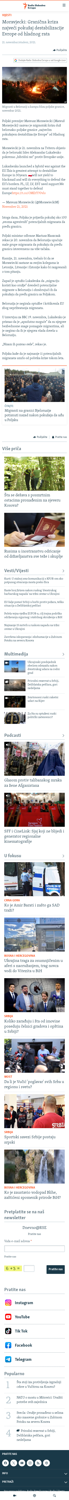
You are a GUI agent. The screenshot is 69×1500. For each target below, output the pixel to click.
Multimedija (16, 654)
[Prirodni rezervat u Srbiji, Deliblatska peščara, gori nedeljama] (14, 685)
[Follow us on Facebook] (5, 1463)
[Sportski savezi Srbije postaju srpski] (34, 1111)
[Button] (60, 50)
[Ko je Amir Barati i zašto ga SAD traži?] (34, 879)
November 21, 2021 (15, 207)
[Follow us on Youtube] (22, 1463)
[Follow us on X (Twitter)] (13, 1463)
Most (8, 1077)
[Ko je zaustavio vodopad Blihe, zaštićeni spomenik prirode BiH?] (34, 1167)
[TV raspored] (46, 1463)
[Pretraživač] (54, 1495)
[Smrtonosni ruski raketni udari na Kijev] (14, 702)
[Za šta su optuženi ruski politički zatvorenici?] (14, 718)
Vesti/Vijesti (16, 571)
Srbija (8, 1016)
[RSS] (38, 1463)
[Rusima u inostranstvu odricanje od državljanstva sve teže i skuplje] (34, 530)
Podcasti (12, 735)
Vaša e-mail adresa (18, 1241)
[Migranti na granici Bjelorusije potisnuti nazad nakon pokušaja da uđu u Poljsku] (35, 385)
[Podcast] (34, 1495)
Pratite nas (56, 1269)
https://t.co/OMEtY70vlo (29, 193)
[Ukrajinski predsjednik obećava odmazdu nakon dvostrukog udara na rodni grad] (14, 666)
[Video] (14, 1495)
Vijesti (7, 15)
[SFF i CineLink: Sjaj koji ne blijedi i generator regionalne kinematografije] (34, 810)
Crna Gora (12, 900)
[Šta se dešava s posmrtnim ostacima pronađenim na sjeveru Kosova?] (34, 474)
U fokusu (12, 856)
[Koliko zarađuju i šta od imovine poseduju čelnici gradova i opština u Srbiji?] (34, 995)
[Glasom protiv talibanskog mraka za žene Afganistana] (34, 759)
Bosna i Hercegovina (19, 956)
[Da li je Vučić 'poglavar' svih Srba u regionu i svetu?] (34, 1056)
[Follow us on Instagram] (30, 1463)
